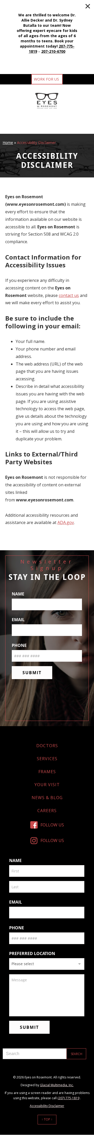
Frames (47, 771)
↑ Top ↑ (47, 1119)
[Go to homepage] (47, 100)
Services (47, 758)
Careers (47, 810)
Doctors (47, 745)
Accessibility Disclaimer (47, 1106)
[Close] (88, 6)
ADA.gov (65, 522)
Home (8, 142)
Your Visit (47, 784)
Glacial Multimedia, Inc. (57, 1085)
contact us (69, 295)
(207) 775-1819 (68, 1098)
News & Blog (47, 797)
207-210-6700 (53, 51)
